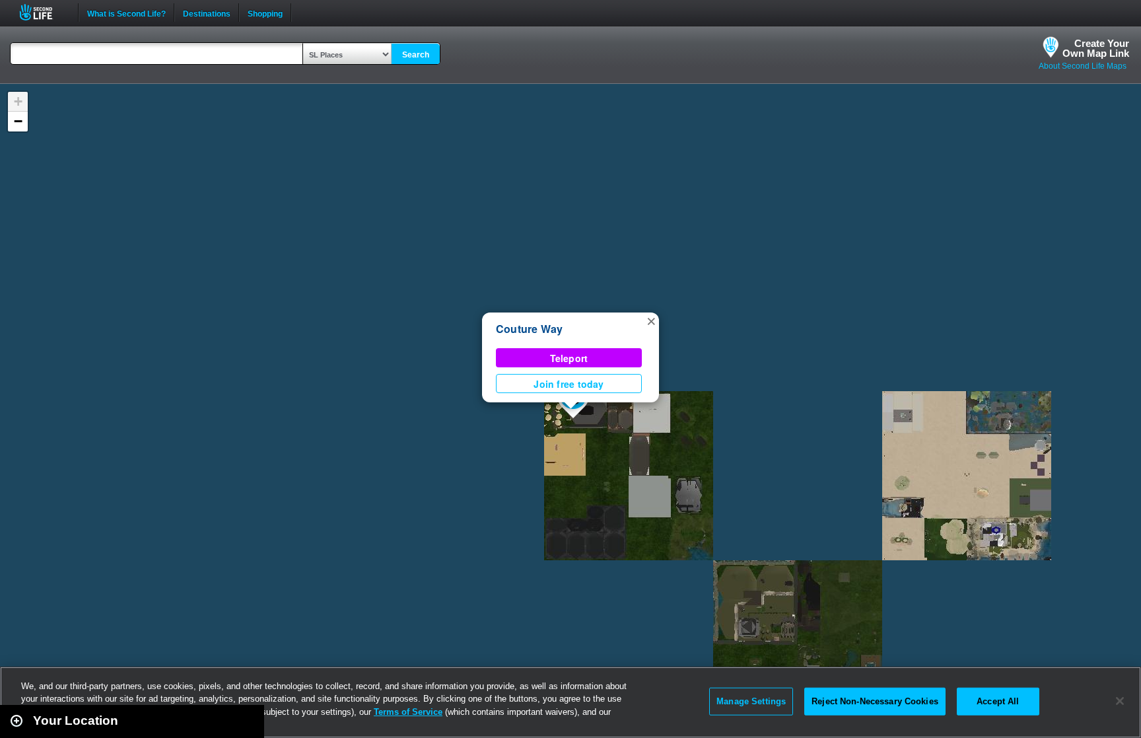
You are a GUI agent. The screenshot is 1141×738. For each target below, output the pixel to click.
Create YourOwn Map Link (1095, 48)
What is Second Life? (126, 12)
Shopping (265, 12)
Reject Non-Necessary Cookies (875, 701)
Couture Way (529, 328)
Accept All (998, 701)
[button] (651, 320)
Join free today (569, 383)
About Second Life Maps (1082, 66)
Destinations (206, 12)
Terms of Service (408, 712)
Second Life (43, 12)
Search (415, 54)
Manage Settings (751, 701)
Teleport (569, 358)
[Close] (1119, 701)
